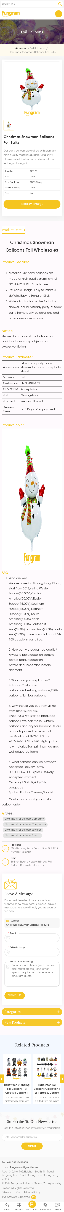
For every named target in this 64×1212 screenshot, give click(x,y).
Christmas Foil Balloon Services (22, 830)
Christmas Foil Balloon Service (22, 835)
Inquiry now (30, 204)
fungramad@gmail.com (24, 1167)
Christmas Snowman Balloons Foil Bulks (27, 925)
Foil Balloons (37, 48)
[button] (62, 1078)
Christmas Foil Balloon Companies (25, 824)
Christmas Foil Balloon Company (24, 819)
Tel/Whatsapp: (17, 947)
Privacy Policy (32, 1193)
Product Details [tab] (13, 230)
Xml (18, 1193)
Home (22, 48)
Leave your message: (21, 962)
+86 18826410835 (17, 1162)
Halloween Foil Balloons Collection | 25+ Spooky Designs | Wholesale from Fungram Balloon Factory (47, 1089)
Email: (12, 933)
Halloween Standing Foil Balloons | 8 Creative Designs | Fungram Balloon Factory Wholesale (17, 1089)
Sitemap (7, 1193)
